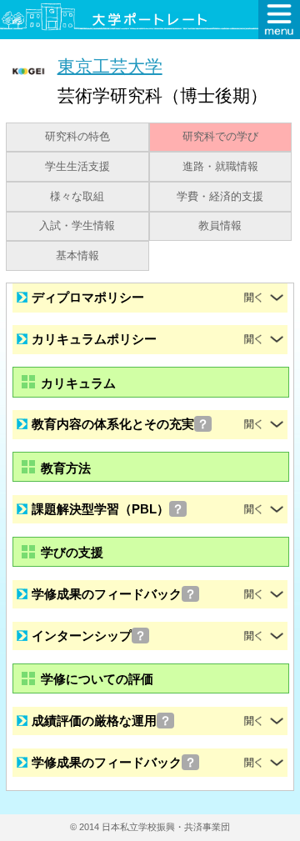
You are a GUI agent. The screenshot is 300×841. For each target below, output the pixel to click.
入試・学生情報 (77, 226)
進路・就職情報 (220, 167)
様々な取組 (77, 197)
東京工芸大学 (110, 65)
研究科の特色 (77, 137)
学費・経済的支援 (220, 197)
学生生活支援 (77, 167)
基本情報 (77, 256)
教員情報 (220, 226)
